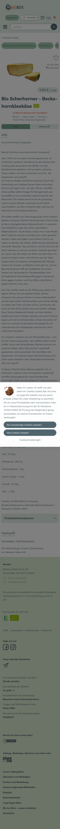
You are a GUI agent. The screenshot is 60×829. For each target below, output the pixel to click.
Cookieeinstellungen (30, 439)
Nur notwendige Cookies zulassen (24, 424)
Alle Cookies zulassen (18, 432)
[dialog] (30, 414)
